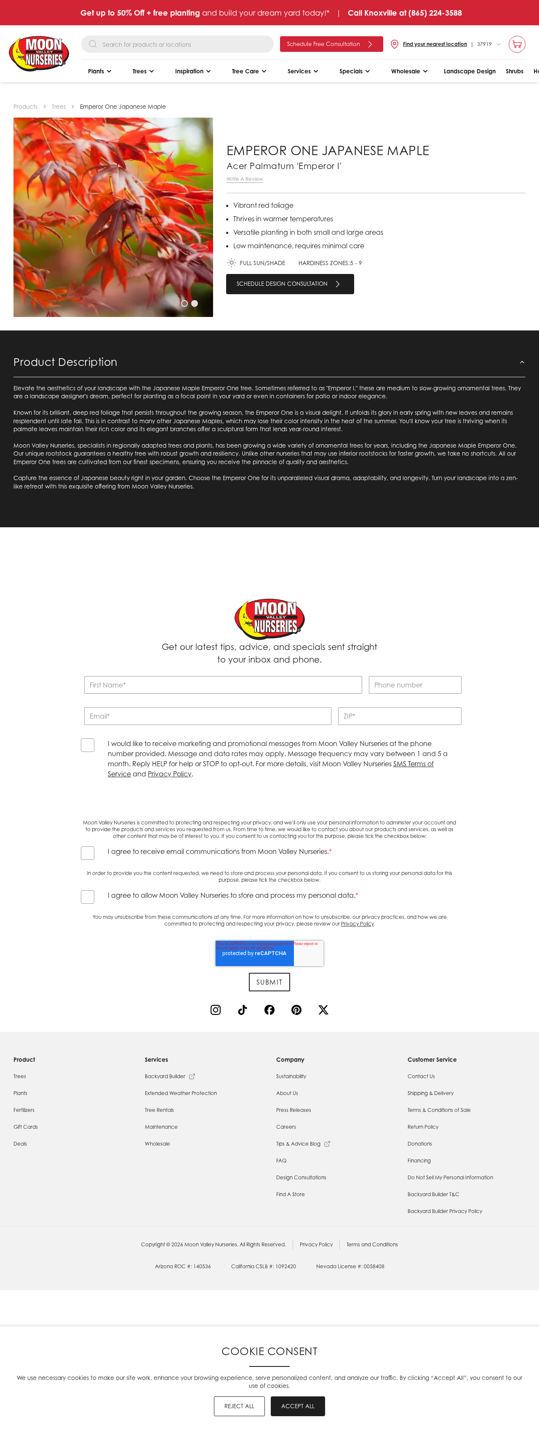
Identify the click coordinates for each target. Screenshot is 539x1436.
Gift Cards (25, 1127)
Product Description (65, 361)
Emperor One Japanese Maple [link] (123, 106)
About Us (287, 1093)
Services (299, 71)
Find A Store (290, 1194)
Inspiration (189, 71)
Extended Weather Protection (181, 1093)
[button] (184, 303)
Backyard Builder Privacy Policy (445, 1211)
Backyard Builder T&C (433, 1194)
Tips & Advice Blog (298, 1144)
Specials (351, 71)
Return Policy (423, 1127)
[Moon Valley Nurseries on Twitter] (325, 1011)
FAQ (281, 1160)
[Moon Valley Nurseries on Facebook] (271, 1011)
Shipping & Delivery (431, 1093)
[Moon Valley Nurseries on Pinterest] (298, 1011)
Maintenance (161, 1127)
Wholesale (405, 71)
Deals (20, 1144)
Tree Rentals (159, 1110)
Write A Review (245, 179)
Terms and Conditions (372, 1244)
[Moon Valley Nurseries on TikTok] (244, 1011)
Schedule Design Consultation (282, 283)
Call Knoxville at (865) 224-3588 (405, 12)
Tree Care (245, 71)
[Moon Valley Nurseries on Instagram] (217, 1011)
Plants (96, 71)
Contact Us (421, 1076)
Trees (140, 71)
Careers (286, 1127)
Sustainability (291, 1076)
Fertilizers (24, 1110)
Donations (420, 1144)
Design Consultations (301, 1177)
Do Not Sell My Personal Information (450, 1177)
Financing (419, 1160)
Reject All (239, 1406)
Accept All (298, 1406)
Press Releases (293, 1110)
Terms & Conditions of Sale (439, 1110)
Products (25, 106)
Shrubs (514, 71)
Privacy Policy (170, 774)
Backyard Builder (165, 1076)
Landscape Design (470, 71)
